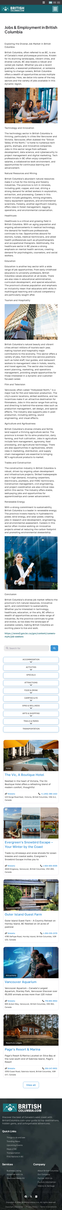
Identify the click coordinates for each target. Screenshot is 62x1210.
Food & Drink (31, 690)
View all (31, 1085)
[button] (44, 2)
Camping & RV (31, 698)
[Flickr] (36, 1196)
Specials (31, 675)
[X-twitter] (31, 1196)
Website (11, 794)
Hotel (8, 768)
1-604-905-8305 (50, 866)
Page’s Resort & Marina (22, 1049)
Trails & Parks (31, 721)
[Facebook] (26, 1196)
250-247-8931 (51, 1068)
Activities (31, 667)
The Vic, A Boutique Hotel (24, 775)
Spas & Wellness (31, 705)
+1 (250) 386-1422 (49, 794)
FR (54, 2)
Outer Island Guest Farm (23, 914)
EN (50, 2)
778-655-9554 (51, 1001)
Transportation (31, 728)
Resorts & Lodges (14, 1043)
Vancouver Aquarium (21, 982)
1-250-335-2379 (50, 933)
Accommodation (31, 659)
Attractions (31, 682)
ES (58, 2)
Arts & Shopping (31, 713)
